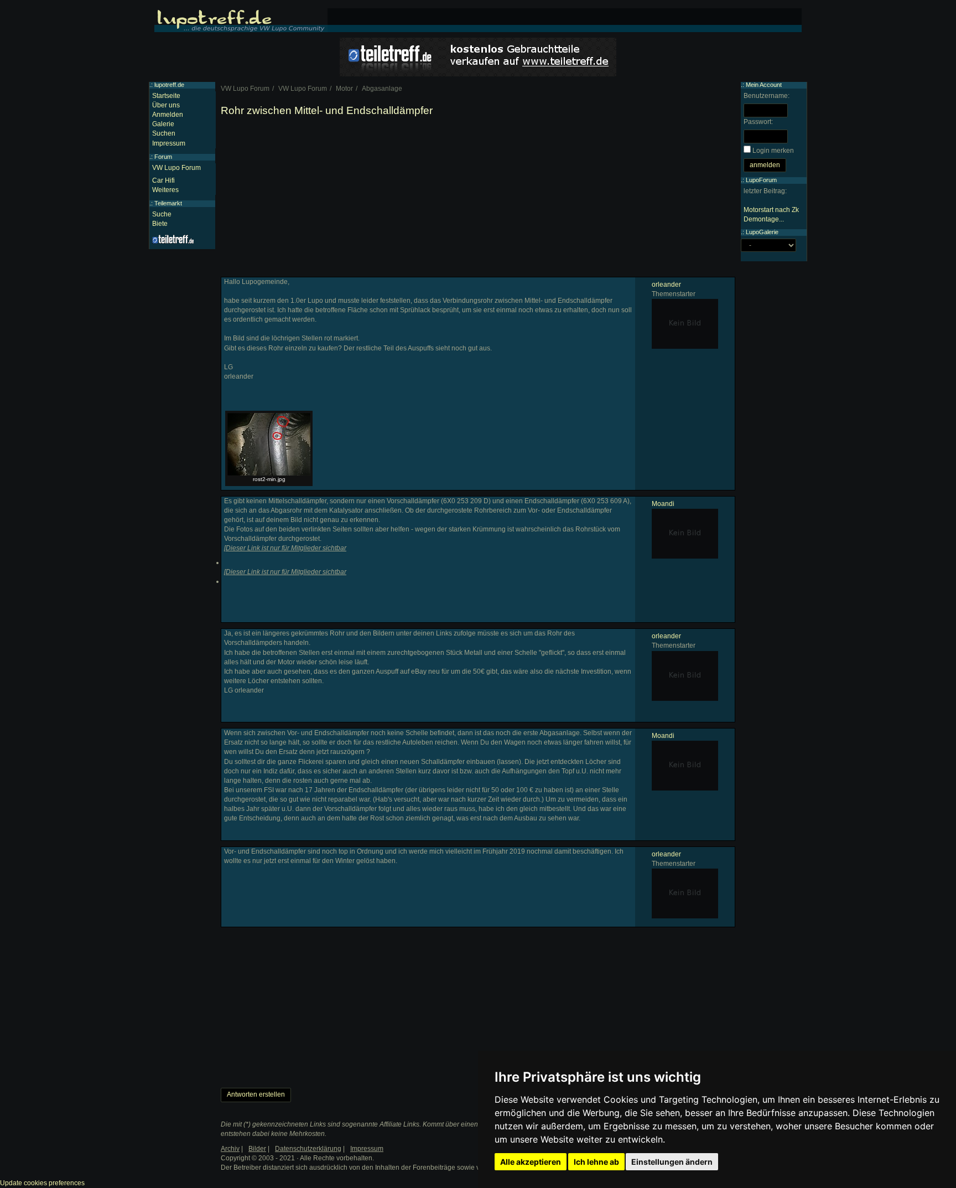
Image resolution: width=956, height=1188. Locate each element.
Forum (163, 156)
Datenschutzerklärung (308, 1149)
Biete (160, 224)
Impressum (168, 143)
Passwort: (758, 122)
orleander (666, 284)
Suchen (163, 133)
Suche (162, 214)
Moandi (663, 504)
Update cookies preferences (42, 1183)
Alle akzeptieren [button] (530, 1161)
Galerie (163, 124)
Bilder (257, 1149)
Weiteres (165, 190)
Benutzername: (766, 96)
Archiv (230, 1149)
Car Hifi (163, 180)
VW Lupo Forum (176, 168)
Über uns (166, 105)
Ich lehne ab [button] (596, 1161)
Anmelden (167, 114)
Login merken (773, 150)
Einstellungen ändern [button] (672, 1161)
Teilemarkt (168, 203)
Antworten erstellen (256, 1094)
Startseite (166, 96)
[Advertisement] (478, 199)
